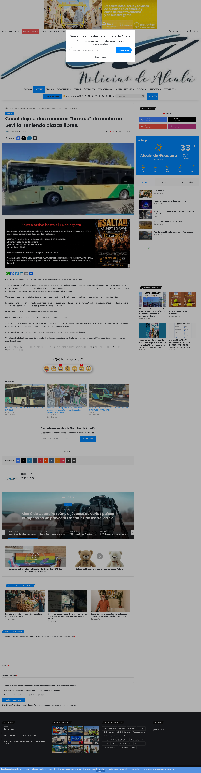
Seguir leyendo (100, 57)
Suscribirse (124, 50)
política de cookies (142, 769)
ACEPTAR (100, 771)
